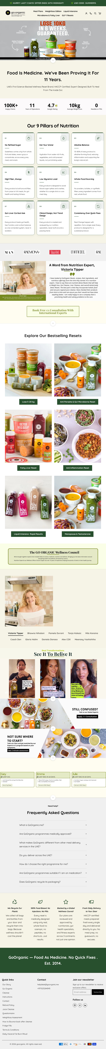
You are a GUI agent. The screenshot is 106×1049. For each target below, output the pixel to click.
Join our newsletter (83, 979)
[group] (53, 40)
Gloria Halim (31, 639)
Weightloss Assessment (12, 1017)
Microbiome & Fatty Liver (48, 15)
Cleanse (5, 993)
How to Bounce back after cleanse (17, 1021)
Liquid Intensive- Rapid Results (28, 534)
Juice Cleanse (8, 1009)
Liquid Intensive (71, 11)
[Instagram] (75, 1005)
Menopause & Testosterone (77, 534)
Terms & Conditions (10, 1030)
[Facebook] (80, 1005)
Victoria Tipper (15, 633)
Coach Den (15, 639)
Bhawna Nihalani (35, 633)
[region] (53, 778)
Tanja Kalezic (74, 633)
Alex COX (66, 639)
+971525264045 (43, 988)
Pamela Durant (56, 633)
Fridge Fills (7, 1025)
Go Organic (7, 988)
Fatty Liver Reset (28, 468)
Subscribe (98, 992)
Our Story (6, 984)
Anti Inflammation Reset (77, 468)
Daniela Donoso (50, 639)
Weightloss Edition (53, 11)
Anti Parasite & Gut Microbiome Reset (77, 402)
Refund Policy (8, 1005)
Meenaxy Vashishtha (85, 639)
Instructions (7, 997)
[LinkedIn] (85, 1005)
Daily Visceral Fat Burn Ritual (14, 1034)
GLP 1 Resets (67, 15)
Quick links (8, 979)
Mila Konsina (91, 633)
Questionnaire (8, 1013)
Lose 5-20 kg (28, 402)
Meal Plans (38, 11)
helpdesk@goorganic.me (48, 984)
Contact (5, 1001)
